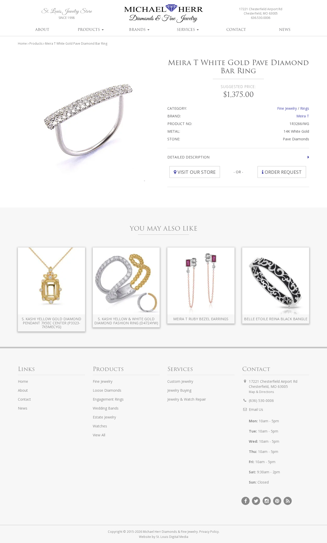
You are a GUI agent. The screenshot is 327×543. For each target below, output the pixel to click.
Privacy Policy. (209, 531)
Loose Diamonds (107, 390)
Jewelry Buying (179, 390)
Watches (100, 426)
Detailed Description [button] (188, 157)
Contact (236, 29)
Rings (304, 108)
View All (99, 435)
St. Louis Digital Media (172, 537)
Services (186, 29)
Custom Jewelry (180, 381)
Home (22, 43)
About (42, 29)
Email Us (256, 409)
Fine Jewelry (287, 108)
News (284, 29)
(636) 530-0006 (261, 400)
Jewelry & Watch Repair (186, 399)
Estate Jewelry (104, 417)
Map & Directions (261, 392)
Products (89, 29)
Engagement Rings (108, 399)
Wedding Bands (106, 408)
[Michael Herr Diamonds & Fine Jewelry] (163, 13)
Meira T (302, 116)
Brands (138, 29)
